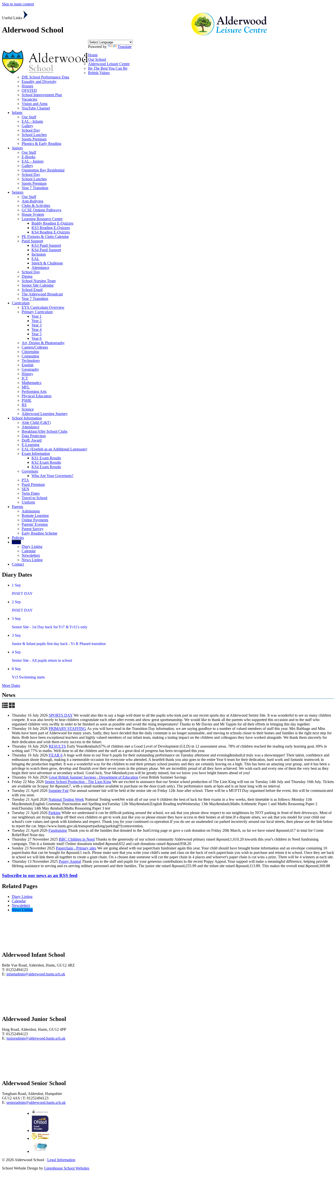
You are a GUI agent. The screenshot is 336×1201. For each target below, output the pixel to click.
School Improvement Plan (42, 95)
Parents (17, 507)
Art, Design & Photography (43, 343)
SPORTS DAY (61, 715)
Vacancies (29, 99)
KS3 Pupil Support (46, 245)
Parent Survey (33, 529)
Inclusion (38, 254)
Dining (27, 276)
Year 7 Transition (35, 188)
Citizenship (30, 352)
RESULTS (57, 746)
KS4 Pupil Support (46, 250)
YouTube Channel (36, 108)
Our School (97, 59)
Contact (18, 564)
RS (24, 405)
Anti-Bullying (32, 201)
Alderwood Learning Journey (45, 414)
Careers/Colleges (35, 347)
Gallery (27, 126)
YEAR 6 (55, 755)
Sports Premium (34, 139)
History (27, 374)
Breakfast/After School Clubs (44, 431)
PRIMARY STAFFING (67, 728)
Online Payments (35, 520)
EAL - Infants (32, 121)
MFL (26, 387)
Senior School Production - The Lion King (78, 782)
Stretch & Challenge (47, 263)
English (27, 365)
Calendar (29, 551)
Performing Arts (34, 391)
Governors (30, 471)
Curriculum (21, 303)
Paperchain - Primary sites (76, 848)
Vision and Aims (34, 104)
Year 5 (36, 334)
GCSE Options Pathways (41, 210)
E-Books (28, 157)
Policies (18, 538)
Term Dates (31, 493)
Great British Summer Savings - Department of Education (93, 777)
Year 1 (36, 316)
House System (33, 214)
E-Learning (30, 445)
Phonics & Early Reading (41, 143)
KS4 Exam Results (46, 467)
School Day (31, 130)
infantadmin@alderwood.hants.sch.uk (35, 974)
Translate (125, 47)
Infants (17, 112)
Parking (54, 813)
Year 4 (36, 329)
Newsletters (31, 555)
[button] (25, 14)
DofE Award (32, 440)
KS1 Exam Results (46, 458)
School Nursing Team (39, 281)
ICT (25, 378)
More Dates (11, 685)
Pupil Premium (33, 484)
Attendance (40, 267)
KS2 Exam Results (46, 462)
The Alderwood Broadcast (42, 294)
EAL (35, 259)
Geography (30, 369)
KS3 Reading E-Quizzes (50, 228)
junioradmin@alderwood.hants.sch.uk (35, 1038)
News (16, 542)
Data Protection (34, 436)
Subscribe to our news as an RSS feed (39, 875)
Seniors (17, 192)
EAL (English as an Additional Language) (54, 449)
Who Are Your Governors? (52, 476)
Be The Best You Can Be (107, 68)
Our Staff (29, 117)
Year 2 (36, 321)
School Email (32, 290)
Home (93, 55)
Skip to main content (18, 4)
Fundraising (57, 830)
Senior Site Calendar (38, 285)
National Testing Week (66, 799)
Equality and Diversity (39, 81)
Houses (27, 86)
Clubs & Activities (36, 205)
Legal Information (61, 1160)
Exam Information (36, 453)
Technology (31, 360)
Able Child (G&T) (36, 422)
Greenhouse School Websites (66, 1168)
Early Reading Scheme (39, 533)
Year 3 (36, 325)
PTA (25, 480)
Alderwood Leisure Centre (109, 64)
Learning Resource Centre (42, 219)
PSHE (26, 400)
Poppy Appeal (70, 861)
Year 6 (36, 338)
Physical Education (36, 396)
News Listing (32, 560)
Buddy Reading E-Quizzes (52, 223)
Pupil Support (32, 241)
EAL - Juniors (33, 161)
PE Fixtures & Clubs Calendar (45, 236)
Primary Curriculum (37, 312)
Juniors (17, 148)
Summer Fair (58, 790)
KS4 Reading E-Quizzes (50, 232)
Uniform (28, 502)
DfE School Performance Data (45, 77)
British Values (99, 73)
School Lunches (34, 135)
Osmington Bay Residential (43, 170)
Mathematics (31, 383)
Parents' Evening (35, 524)
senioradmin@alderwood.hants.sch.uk (36, 1102)
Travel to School (34, 498)
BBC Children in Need (77, 839)
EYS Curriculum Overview (43, 307)
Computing (30, 356)
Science (28, 409)
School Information (27, 418)
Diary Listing (32, 546)
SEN (25, 489)
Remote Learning (35, 515)
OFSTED (29, 90)
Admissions (31, 511)
